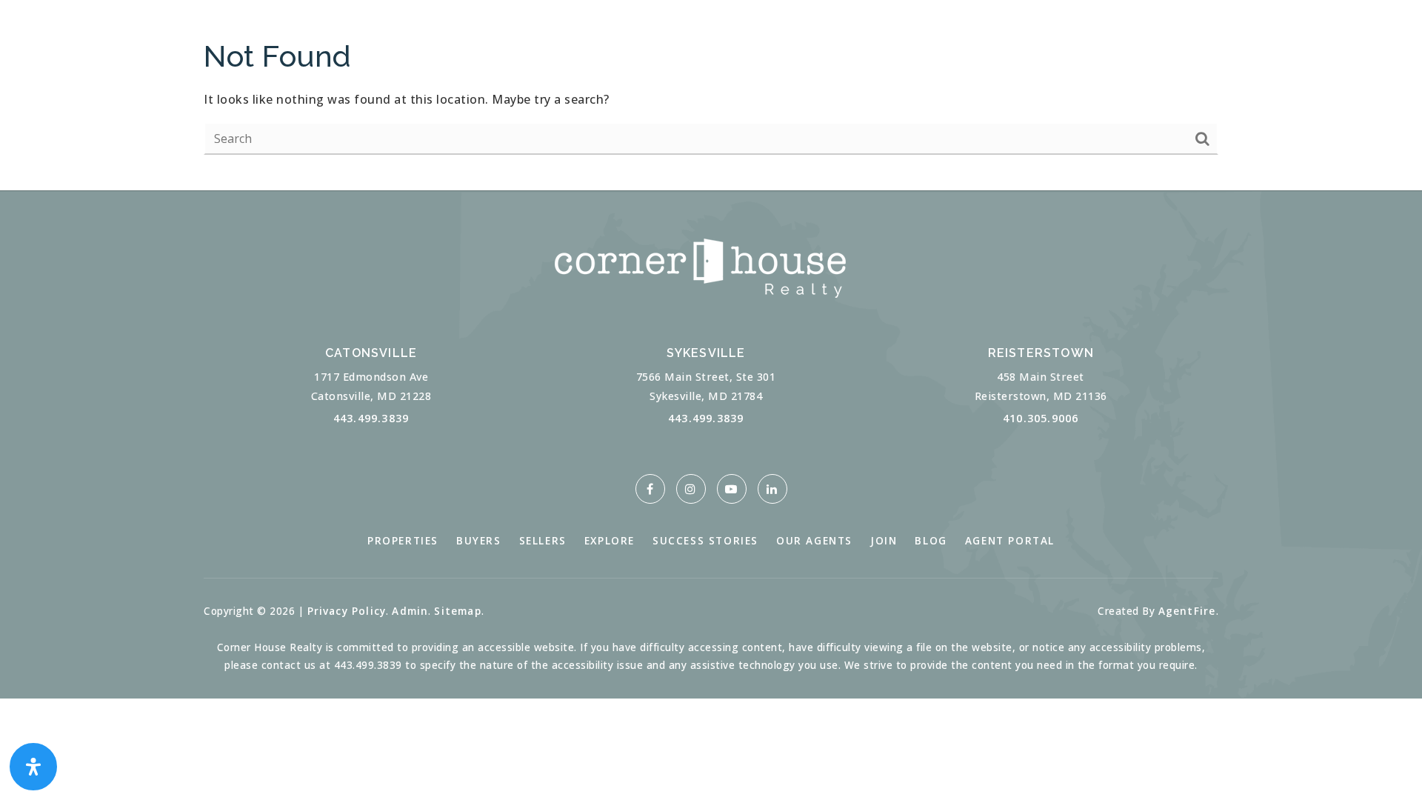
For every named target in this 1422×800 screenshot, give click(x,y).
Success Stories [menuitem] (705, 540)
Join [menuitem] (883, 540)
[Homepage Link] (711, 35)
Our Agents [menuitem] (814, 540)
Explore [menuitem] (609, 540)
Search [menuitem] (331, 37)
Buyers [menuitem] (478, 540)
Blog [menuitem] (931, 540)
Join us (1248, 37)
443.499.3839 (371, 418)
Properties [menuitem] (402, 540)
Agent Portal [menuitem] (1010, 540)
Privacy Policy (347, 611)
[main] (711, 95)
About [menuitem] (421, 37)
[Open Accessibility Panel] (33, 767)
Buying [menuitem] (142, 37)
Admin (410, 611)
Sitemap (457, 611)
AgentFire (1187, 611)
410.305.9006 (1040, 418)
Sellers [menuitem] (543, 540)
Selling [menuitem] (236, 37)
